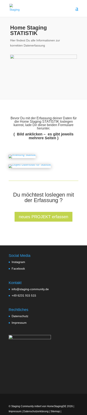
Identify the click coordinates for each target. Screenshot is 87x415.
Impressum (19, 322)
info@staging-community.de (30, 289)
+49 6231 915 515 (24, 295)
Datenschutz (20, 316)
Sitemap (55, 411)
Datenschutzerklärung (36, 411)
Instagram (18, 262)
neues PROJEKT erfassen (43, 216)
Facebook (18, 268)
